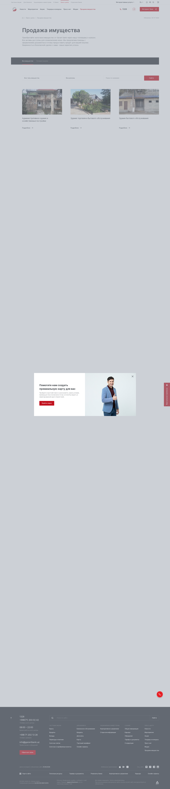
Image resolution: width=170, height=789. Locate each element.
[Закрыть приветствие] (132, 377)
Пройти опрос (47, 403)
